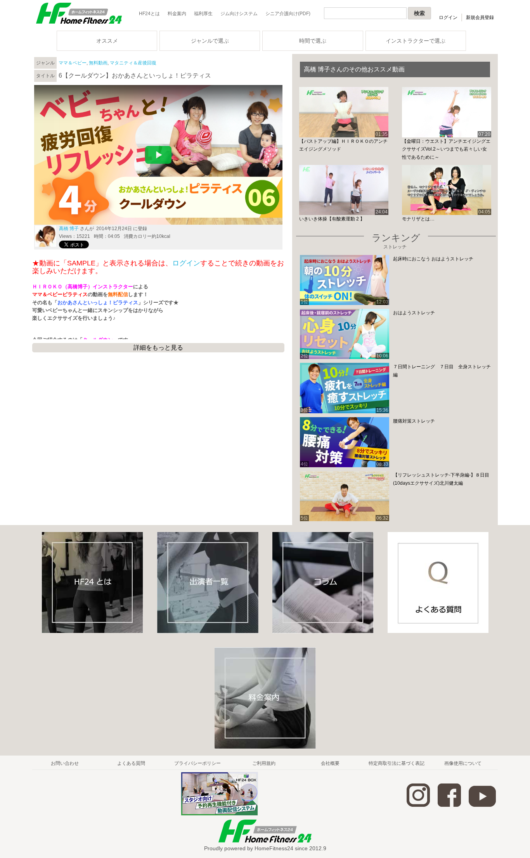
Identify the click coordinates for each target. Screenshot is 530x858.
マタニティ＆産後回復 (133, 63)
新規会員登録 (480, 17)
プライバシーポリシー (197, 763)
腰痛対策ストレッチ (414, 421)
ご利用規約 (263, 763)
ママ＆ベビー (73, 63)
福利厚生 (203, 13)
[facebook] (449, 805)
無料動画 (98, 63)
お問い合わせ (65, 763)
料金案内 (177, 13)
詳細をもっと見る (158, 347)
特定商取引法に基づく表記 (396, 763)
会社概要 (330, 763)
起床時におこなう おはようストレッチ (433, 259)
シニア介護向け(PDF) (287, 13)
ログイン (448, 17)
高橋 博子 (69, 228)
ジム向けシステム (239, 13)
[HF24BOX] (219, 814)
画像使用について (463, 763)
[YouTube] (482, 805)
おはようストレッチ (414, 312)
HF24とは (149, 13)
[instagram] (418, 805)
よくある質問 (131, 763)
